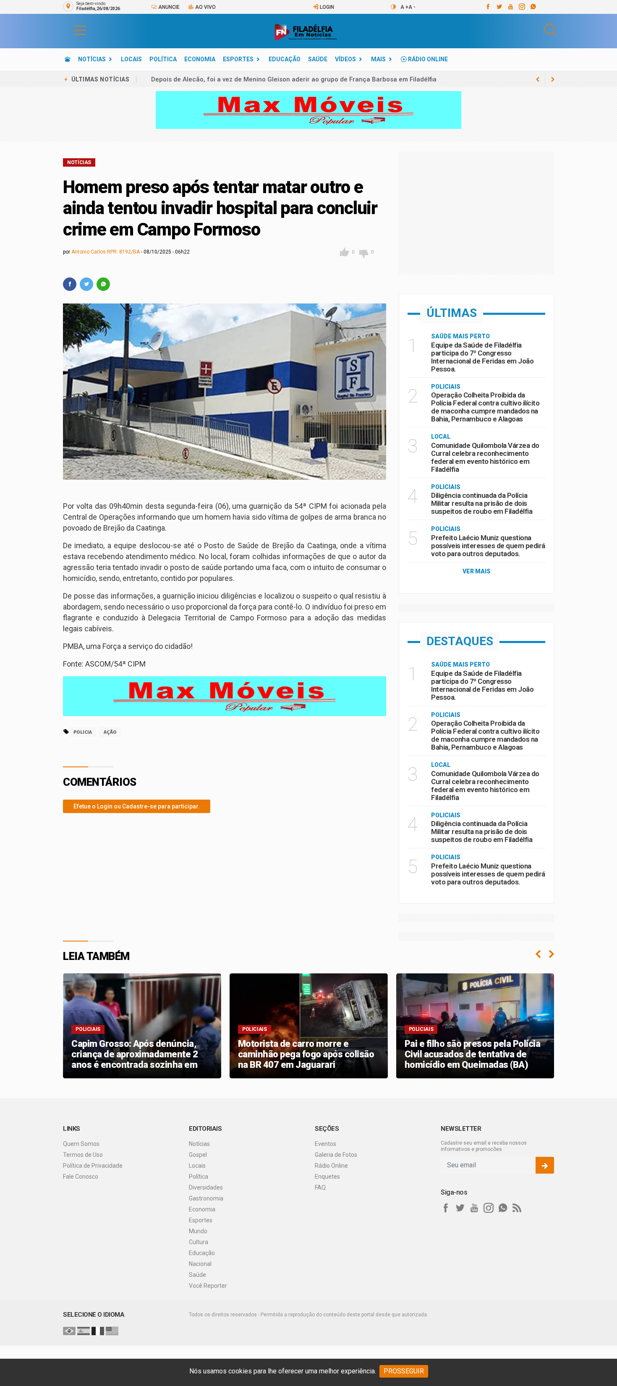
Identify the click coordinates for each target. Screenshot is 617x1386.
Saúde (317, 59)
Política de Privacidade (93, 1165)
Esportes (238, 59)
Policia (82, 732)
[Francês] (98, 1330)
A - (412, 7)
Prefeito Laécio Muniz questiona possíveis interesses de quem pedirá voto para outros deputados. (488, 545)
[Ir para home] (67, 59)
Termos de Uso (83, 1154)
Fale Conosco (80, 1176)
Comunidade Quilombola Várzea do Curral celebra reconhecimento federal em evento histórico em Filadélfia (485, 457)
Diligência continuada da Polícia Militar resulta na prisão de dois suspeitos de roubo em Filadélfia (481, 503)
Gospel (198, 1154)
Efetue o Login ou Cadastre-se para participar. (136, 806)
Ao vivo (205, 7)
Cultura (198, 1242)
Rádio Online (427, 59)
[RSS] (517, 1208)
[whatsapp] (533, 6)
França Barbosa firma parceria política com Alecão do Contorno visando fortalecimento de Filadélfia (301, 79)
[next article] (537, 79)
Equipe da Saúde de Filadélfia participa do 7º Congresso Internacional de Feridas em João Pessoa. (482, 357)
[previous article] (552, 79)
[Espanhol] (83, 1330)
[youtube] (510, 6)
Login (326, 7)
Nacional (200, 1263)
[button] (71, 30)
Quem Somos (81, 1143)
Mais (378, 59)
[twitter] (499, 6)
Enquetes (327, 1176)
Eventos (325, 1143)
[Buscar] (550, 30)
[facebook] (487, 6)
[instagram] (521, 6)
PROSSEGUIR (404, 1371)
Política (163, 59)
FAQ (320, 1187)
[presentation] (538, 954)
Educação (285, 59)
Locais (131, 59)
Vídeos (345, 59)
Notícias (92, 59)
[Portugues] (69, 1330)
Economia (199, 59)
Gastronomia (206, 1198)
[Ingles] (112, 1330)
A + (404, 7)
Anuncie (168, 7)
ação (110, 732)
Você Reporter (208, 1285)
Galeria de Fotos (336, 1154)
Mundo (198, 1231)
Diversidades (206, 1187)
